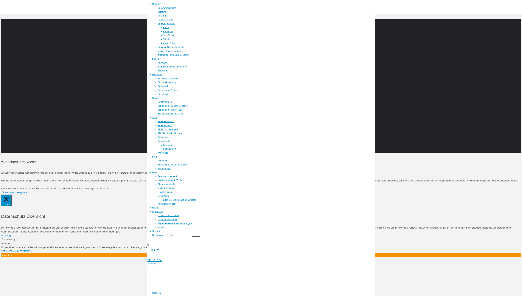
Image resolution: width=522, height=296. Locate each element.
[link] (156, 231)
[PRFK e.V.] (153, 250)
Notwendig (9, 239)
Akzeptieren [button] (22, 192)
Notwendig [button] (6, 235)
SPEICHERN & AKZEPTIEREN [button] (16, 251)
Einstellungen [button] (8, 192)
